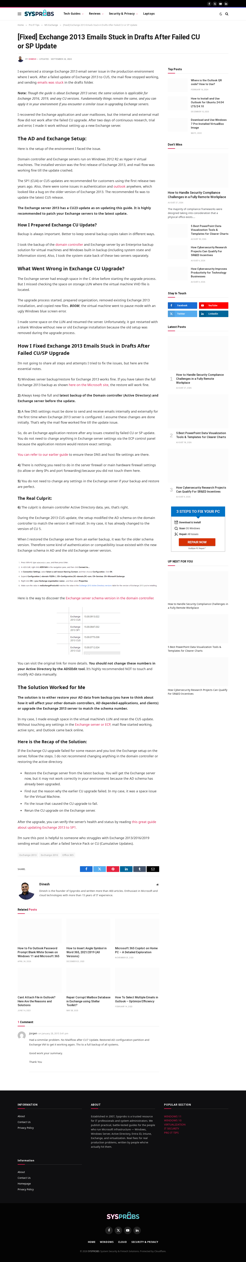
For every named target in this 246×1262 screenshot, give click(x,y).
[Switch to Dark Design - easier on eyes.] (221, 13)
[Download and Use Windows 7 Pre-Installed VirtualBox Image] (178, 125)
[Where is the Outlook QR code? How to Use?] (178, 85)
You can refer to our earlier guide (43, 454)
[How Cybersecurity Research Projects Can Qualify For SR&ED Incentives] (178, 252)
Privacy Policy (26, 1127)
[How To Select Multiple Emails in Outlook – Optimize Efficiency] (137, 980)
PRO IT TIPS (171, 1132)
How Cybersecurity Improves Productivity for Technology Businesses (209, 272)
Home (92, 1242)
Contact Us (24, 1122)
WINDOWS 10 (173, 1120)
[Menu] (19, 14)
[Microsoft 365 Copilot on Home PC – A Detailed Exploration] (137, 931)
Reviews (94, 14)
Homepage (24, 1183)
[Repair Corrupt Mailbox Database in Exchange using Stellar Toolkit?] (88, 980)
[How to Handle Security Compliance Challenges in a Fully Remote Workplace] (198, 170)
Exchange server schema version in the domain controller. (110, 598)
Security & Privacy (122, 14)
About (21, 1116)
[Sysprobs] (39, 14)
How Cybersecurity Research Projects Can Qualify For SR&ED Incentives (209, 251)
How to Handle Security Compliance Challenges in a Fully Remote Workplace (197, 195)
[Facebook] (5, 80)
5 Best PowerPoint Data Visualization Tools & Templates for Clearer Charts (209, 229)
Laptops (149, 14)
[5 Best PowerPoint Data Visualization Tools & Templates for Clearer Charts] (178, 231)
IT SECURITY (171, 1128)
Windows (106, 1242)
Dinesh (32, 59)
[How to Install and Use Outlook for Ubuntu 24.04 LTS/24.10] (178, 103)
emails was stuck (50, 82)
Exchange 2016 (49, 855)
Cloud (122, 1242)
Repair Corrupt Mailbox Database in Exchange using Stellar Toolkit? (88, 1001)
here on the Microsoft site (88, 385)
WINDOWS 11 (173, 1116)
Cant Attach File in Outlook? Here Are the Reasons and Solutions (36, 1001)
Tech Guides (72, 14)
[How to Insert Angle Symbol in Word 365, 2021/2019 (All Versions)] (88, 931)
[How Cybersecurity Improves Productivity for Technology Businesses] (178, 273)
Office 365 (67, 855)
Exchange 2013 (27, 855)
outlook (120, 186)
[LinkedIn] (5, 99)
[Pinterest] (5, 108)
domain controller (69, 244)
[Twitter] (5, 90)
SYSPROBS (93, 1251)
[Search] (226, 14)
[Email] (5, 117)
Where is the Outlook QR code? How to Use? (206, 82)
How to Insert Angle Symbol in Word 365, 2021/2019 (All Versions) (86, 952)
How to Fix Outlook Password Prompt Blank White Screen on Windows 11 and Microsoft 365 (38, 952)
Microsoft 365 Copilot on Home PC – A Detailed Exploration (136, 950)
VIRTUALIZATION (174, 1124)
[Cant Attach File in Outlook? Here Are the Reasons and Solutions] (40, 980)
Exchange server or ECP (92, 724)
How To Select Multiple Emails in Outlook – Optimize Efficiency (136, 999)
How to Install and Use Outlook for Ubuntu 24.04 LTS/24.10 (207, 102)
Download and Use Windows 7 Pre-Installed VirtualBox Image (209, 123)
